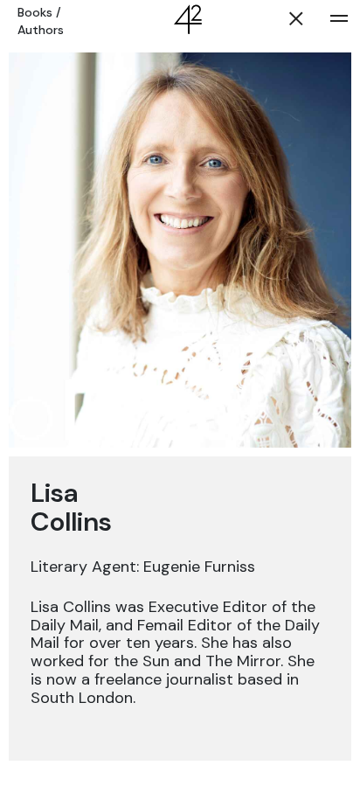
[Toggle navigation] (339, 18)
